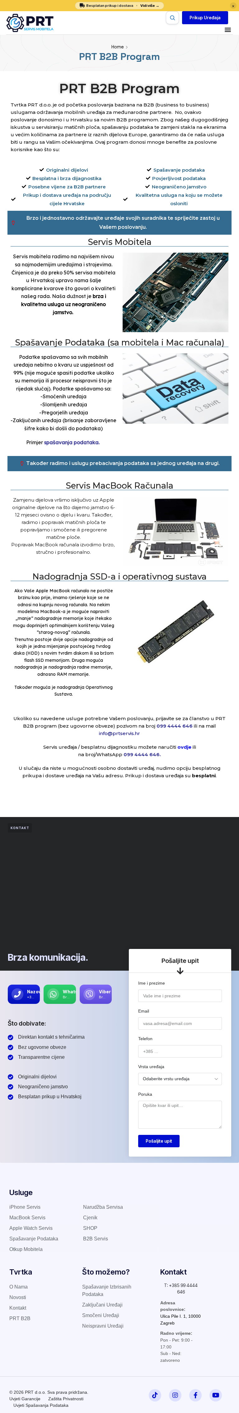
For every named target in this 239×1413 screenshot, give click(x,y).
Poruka (145, 1094)
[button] (205, 17)
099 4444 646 (175, 726)
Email (143, 1011)
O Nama (18, 1286)
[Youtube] (215, 1395)
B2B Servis (95, 1238)
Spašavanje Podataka (33, 1238)
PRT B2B (19, 1318)
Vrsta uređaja (151, 1066)
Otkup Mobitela (26, 1249)
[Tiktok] (155, 1395)
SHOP (90, 1228)
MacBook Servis (27, 1217)
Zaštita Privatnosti (65, 1398)
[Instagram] (175, 1395)
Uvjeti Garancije (24, 1398)
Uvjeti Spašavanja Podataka (40, 1405)
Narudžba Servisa (103, 1207)
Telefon (145, 1038)
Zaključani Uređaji (102, 1304)
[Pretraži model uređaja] (172, 17)
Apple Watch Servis (31, 1228)
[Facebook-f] (195, 1395)
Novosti (17, 1297)
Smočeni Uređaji (100, 1315)
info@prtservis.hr (119, 733)
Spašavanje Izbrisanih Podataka (106, 1290)
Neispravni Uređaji (103, 1326)
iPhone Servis (24, 1207)
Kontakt (17, 1308)
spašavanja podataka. (72, 442)
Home (117, 47)
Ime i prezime (151, 983)
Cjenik (90, 1217)
